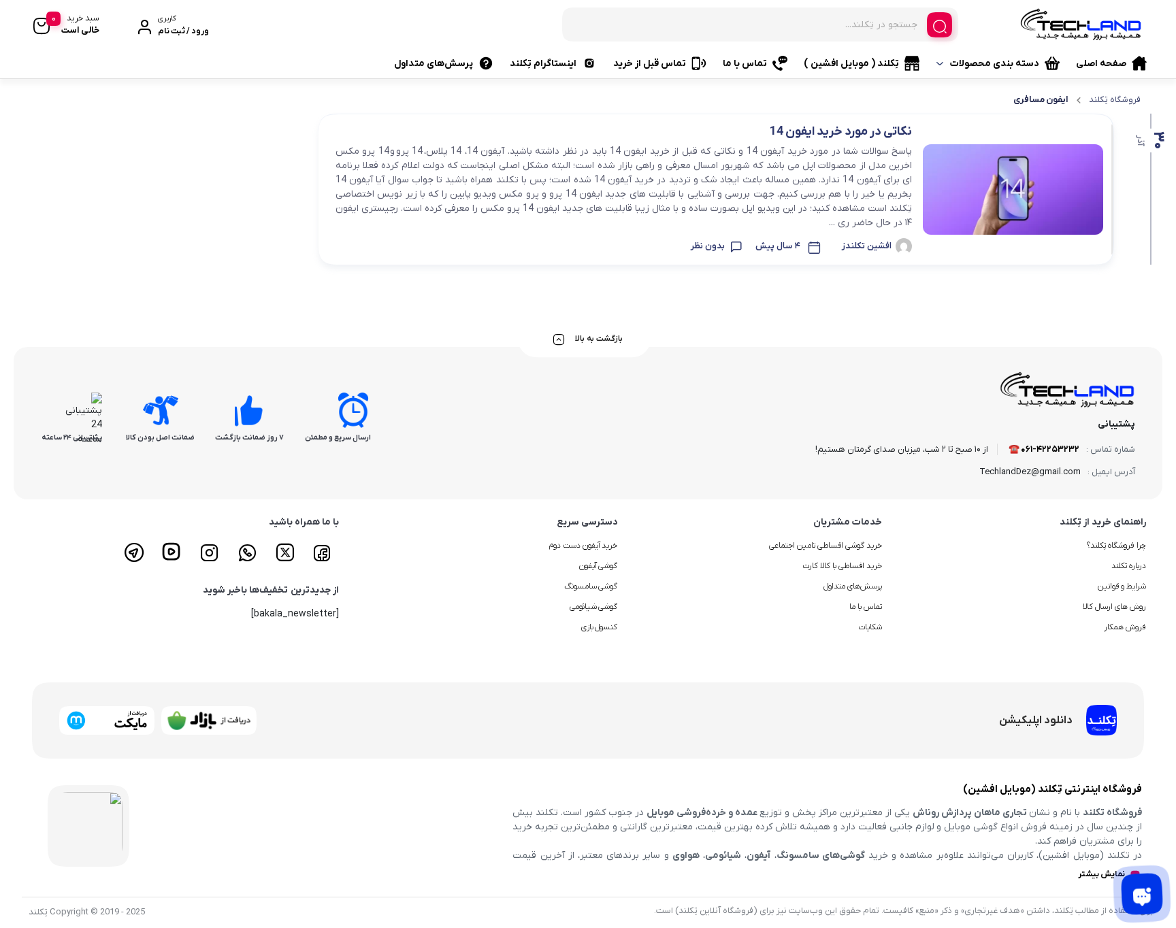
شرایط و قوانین (1122, 586)
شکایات (870, 627)
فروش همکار (1125, 627)
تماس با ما (745, 63)
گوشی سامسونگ (591, 586)
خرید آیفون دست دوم (583, 545)
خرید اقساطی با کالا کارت (842, 566)
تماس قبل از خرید (649, 63)
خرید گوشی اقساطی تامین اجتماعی (825, 545)
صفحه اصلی (1101, 63)
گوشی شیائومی (594, 606)
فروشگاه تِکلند (1115, 99)
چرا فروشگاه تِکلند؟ (1116, 545)
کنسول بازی (599, 627)
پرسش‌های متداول (433, 63)
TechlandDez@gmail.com (1030, 472)
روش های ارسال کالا (1114, 606)
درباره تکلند (1128, 566)
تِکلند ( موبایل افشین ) (851, 63)
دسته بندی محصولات (994, 63)
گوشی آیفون (598, 566)
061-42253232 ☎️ (1044, 449)
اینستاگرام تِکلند (543, 63)
